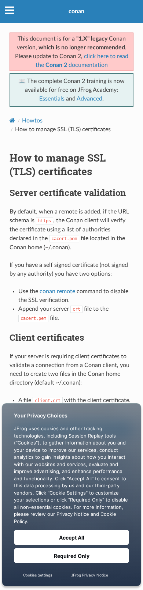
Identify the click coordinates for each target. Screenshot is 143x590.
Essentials (52, 99)
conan (76, 11)
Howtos (32, 121)
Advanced (89, 99)
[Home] (12, 120)
